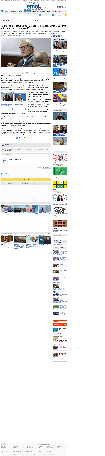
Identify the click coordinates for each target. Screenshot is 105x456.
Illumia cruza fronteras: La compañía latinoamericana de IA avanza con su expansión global (32, 246)
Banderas (55, 162)
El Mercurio (7, 0)
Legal (16, 0)
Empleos (42, 0)
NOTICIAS (3, 446)
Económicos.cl (48, 0)
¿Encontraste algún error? (27, 137)
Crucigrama (55, 202)
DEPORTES (3, 448)
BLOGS (39, 450)
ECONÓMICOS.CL (60, 446)
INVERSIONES (50, 447)
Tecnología (7, 13)
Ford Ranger (61, 346)
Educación (12, 13)
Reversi (54, 176)
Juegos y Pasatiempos (29, 13)
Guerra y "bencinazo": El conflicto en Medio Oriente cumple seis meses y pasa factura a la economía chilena (60, 65)
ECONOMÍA (3, 447)
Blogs (12, 0)
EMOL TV (15, 448)
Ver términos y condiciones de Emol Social (26, 198)
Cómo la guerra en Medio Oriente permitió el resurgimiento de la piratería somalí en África (59, 147)
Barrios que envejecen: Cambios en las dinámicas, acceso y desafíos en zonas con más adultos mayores (60, 52)
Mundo (27, 11)
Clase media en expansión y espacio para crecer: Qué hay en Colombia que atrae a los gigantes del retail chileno (60, 105)
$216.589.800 (57, 333)
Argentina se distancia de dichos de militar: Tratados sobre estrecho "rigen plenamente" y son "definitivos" (19, 215)
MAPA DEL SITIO (29, 451)
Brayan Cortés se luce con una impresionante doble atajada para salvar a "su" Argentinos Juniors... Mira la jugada (59, 307)
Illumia (28, 235)
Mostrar (33, 3)
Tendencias (42, 11)
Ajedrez (54, 215)
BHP (14, 235)
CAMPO (48, 446)
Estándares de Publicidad (49, 454)
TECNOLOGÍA (4, 451)
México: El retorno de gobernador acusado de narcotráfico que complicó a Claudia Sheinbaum (59, 134)
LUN (48, 448)
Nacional (6, 11)
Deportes (20, 11)
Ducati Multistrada (62, 353)
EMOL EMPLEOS (29, 448)
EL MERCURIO (41, 448)
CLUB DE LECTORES (42, 446)
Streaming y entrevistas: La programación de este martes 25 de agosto (26, 20)
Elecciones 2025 (38, 13)
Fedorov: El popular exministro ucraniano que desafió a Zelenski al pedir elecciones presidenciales (60, 122)
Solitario (55, 228)
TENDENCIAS (15, 446)
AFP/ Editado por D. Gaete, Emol (21, 35)
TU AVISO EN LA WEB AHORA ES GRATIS (60, 360)
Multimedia (22, 13)
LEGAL (39, 451)
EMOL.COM (40, 447)
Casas (55, 0)
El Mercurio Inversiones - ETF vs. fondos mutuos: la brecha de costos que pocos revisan (6, 246)
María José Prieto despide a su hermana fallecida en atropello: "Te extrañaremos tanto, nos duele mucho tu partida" (60, 287)
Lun (65, 0)
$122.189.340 (63, 342)
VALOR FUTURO (60, 448)
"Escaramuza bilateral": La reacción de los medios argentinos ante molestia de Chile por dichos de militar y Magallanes (6, 215)
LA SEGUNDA (49, 450)
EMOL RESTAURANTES (17, 451)
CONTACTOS (28, 450)
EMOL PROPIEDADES (30, 447)
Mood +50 (41, 235)
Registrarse (63, 7)
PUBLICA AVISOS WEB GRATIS (60, 324)
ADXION (58, 447)
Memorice (55, 189)
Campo (20, 0)
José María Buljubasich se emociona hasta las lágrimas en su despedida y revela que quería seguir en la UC (59, 314)
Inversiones (25, 0)
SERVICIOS (15, 447)
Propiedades (36, 0)
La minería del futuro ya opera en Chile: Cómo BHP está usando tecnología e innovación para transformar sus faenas (19, 246)
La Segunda (60, 0)
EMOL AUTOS (28, 446)
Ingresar (59, 7)
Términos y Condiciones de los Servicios (37, 454)
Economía (13, 11)
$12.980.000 (62, 355)
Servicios (55, 11)
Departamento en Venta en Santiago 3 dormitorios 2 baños (63, 339)
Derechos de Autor (17, 454)
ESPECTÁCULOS (4, 450)
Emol (2, 0)
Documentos (17, 13)
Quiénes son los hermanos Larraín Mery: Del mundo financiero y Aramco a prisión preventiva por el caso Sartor (60, 79)
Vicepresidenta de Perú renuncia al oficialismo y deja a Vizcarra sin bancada (20, 103)
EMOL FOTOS (16, 450)
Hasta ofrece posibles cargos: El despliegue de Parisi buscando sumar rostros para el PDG (59, 91)
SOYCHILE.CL (49, 451)
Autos (31, 0)
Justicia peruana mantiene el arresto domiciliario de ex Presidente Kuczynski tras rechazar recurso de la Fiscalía (7, 104)
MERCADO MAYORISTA (59, 450)
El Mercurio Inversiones (7, 235)
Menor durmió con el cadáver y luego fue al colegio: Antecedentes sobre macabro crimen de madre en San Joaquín (60, 300)
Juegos (55, 152)
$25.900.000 (62, 348)
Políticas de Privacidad (25, 454)
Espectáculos (35, 11)
